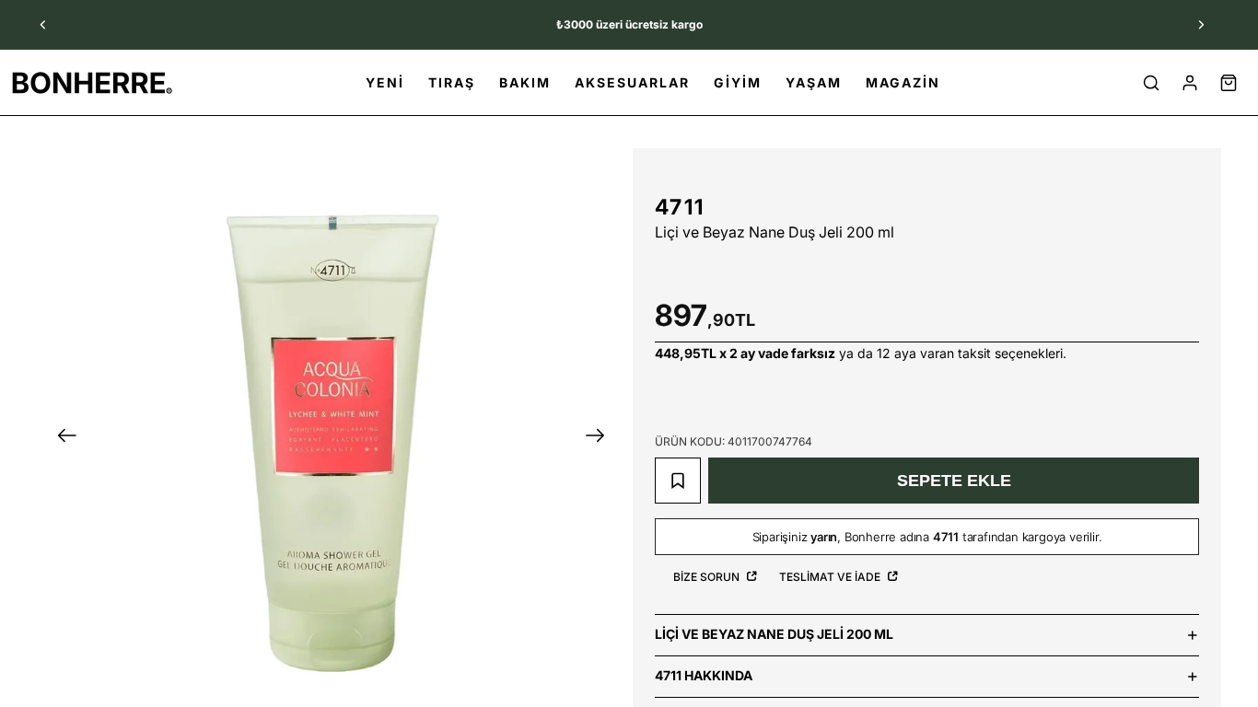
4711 (680, 207)
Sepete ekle (954, 480)
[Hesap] (1189, 82)
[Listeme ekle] (678, 481)
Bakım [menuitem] (525, 82)
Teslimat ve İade (831, 577)
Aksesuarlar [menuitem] (632, 82)
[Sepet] (1228, 82)
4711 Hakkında (703, 675)
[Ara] (1151, 82)
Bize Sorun (707, 577)
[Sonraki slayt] (1201, 25)
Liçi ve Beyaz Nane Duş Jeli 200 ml (774, 634)
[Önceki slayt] (43, 25)
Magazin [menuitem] (903, 82)
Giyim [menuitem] (738, 82)
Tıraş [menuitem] (451, 82)
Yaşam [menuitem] (814, 82)
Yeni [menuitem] (385, 82)
